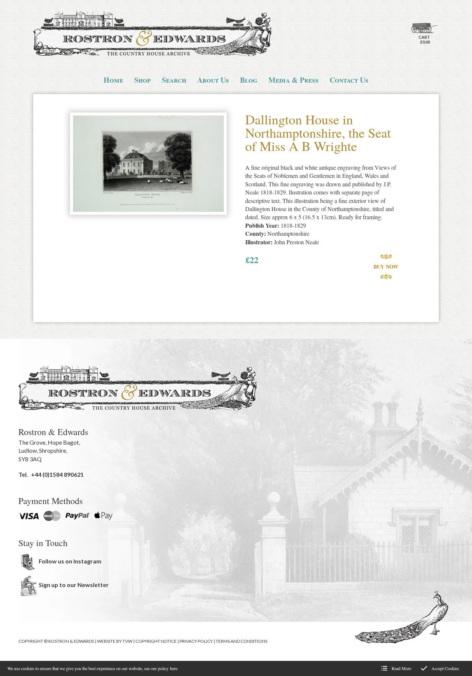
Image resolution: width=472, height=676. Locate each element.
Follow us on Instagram (70, 561)
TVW (127, 641)
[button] (148, 164)
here (173, 668)
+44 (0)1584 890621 (57, 474)
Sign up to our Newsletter (74, 584)
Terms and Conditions (241, 641)
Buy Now (386, 266)
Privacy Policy (196, 641)
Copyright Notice (156, 641)
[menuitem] (113, 80)
